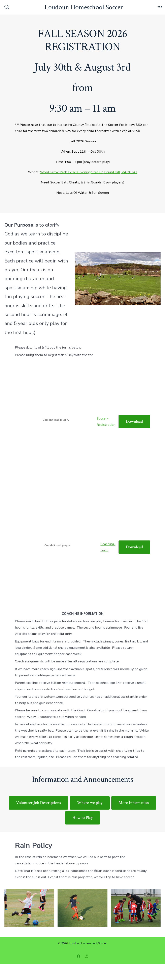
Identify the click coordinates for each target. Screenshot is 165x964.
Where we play (89, 802)
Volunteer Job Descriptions (38, 802)
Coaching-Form (107, 547)
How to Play (82, 817)
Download (134, 421)
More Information (134, 802)
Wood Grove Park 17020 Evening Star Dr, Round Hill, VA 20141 (88, 172)
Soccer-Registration (106, 421)
